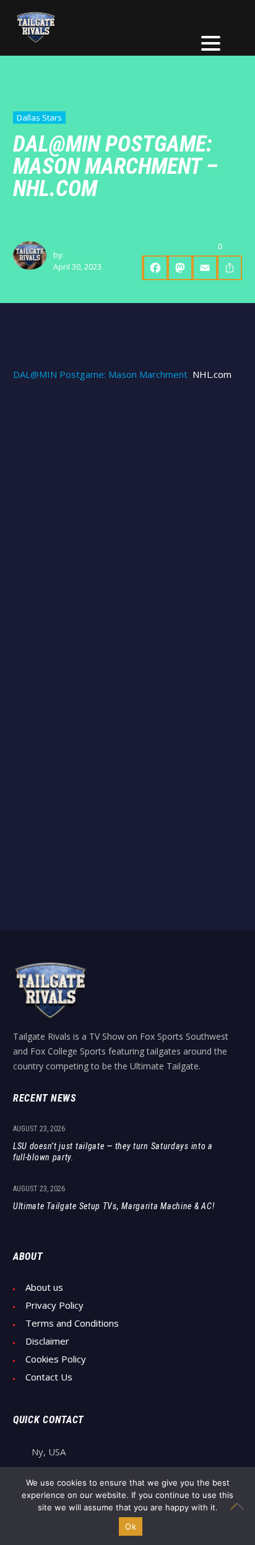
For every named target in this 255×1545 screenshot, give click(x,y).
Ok (130, 1526)
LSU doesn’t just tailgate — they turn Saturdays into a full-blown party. (113, 1151)
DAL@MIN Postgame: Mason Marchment (100, 374)
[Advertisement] (127, 526)
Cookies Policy (55, 1359)
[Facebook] (155, 267)
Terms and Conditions (72, 1323)
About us (44, 1287)
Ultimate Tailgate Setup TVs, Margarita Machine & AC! (113, 1206)
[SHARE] (229, 267)
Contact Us (48, 1377)
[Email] (204, 267)
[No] (239, 1506)
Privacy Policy (54, 1305)
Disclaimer (47, 1341)
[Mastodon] (180, 267)
